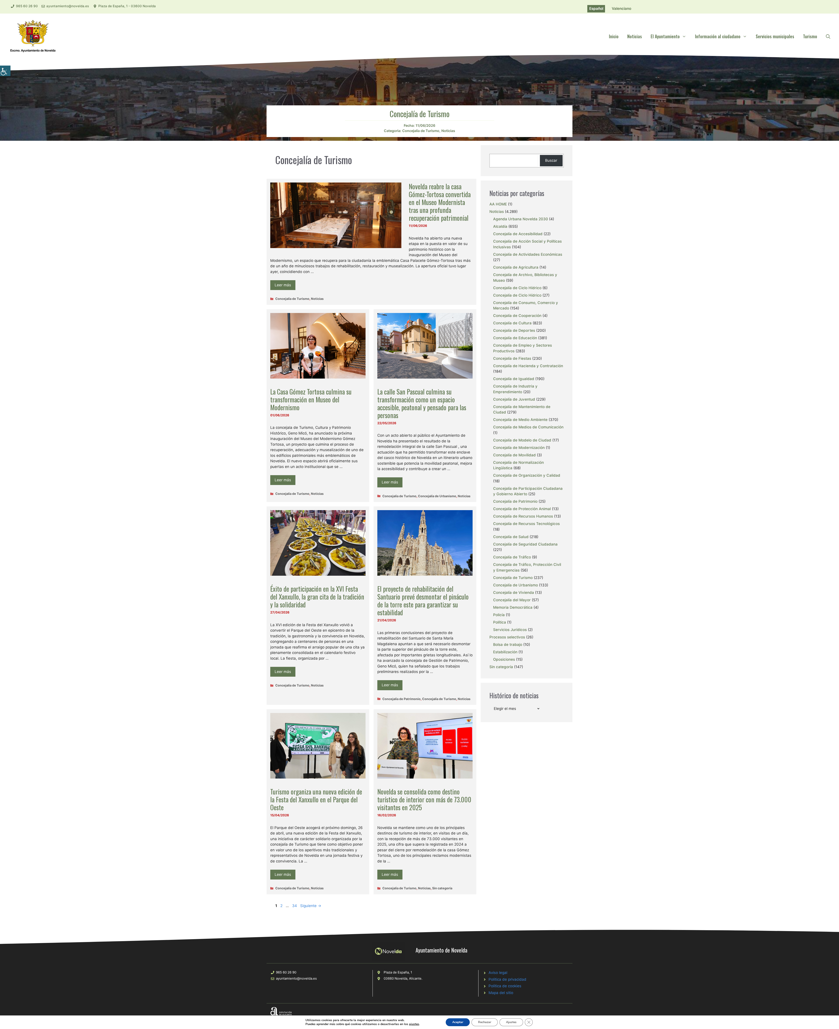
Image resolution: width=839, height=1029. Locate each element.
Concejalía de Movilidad (514, 455)
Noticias (634, 36)
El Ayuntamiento (665, 36)
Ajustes (511, 1022)
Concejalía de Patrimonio (401, 699)
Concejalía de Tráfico (512, 557)
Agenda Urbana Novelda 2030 (520, 219)
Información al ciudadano (717, 36)
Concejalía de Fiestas (512, 358)
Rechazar (484, 1022)
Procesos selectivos (507, 637)
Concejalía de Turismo (420, 131)
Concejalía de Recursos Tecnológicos (526, 523)
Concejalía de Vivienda (513, 592)
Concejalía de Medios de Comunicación (528, 427)
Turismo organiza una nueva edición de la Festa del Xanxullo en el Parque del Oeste (316, 799)
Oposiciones (504, 659)
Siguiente (310, 906)
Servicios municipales (775, 36)
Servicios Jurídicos (510, 629)
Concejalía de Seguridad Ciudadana (525, 544)
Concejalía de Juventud (514, 399)
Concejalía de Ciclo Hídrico (517, 288)
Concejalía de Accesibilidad (518, 234)
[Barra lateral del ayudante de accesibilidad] (5, 71)
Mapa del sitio (501, 993)
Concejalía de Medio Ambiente (520, 419)
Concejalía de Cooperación (517, 315)
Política (499, 622)
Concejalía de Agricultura (515, 267)
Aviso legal (498, 972)
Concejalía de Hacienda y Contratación (528, 366)
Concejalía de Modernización (519, 447)
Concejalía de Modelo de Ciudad (522, 440)
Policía (499, 615)
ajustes (414, 1024)
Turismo (810, 36)
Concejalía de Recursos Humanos (523, 516)
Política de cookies (505, 986)
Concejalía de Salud (511, 537)
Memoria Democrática (512, 607)
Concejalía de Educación (515, 338)
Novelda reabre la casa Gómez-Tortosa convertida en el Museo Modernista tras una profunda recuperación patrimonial (440, 202)
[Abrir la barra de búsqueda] (828, 36)
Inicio (614, 36)
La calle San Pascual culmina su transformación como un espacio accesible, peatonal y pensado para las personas (421, 403)
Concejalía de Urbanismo (437, 496)
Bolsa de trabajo (507, 644)
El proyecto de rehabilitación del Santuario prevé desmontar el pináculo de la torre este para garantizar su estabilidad (423, 600)
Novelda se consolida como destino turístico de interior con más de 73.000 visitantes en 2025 (424, 799)
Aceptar (457, 1022)
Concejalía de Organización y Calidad (526, 475)
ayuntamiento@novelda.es (67, 6)
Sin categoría (442, 888)
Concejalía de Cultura (512, 323)
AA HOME (498, 204)
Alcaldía (500, 226)
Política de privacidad (507, 979)
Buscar (551, 160)
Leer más (283, 285)
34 (295, 906)
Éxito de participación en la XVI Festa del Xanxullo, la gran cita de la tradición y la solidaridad (317, 596)
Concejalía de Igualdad (513, 379)
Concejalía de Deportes (514, 330)
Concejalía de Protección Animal (522, 509)
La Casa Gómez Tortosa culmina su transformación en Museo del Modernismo (311, 399)
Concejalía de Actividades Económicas (527, 254)
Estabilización (505, 652)
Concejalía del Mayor (512, 600)
